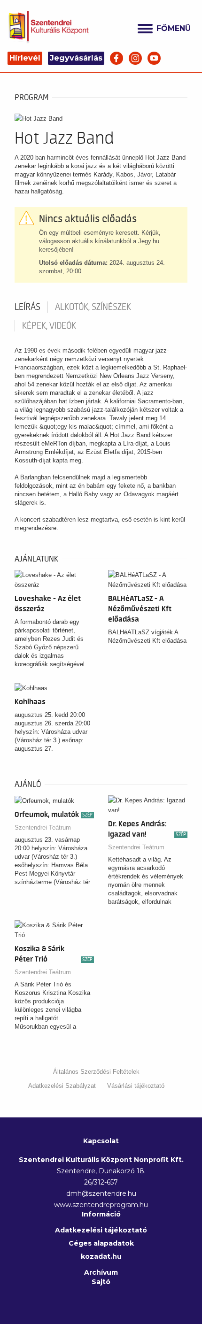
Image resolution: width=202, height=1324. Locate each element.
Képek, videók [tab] (49, 326)
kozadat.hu (101, 1256)
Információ (101, 1214)
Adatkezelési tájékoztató (101, 1230)
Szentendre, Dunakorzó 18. (101, 1171)
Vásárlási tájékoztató (135, 1085)
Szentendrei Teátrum (43, 827)
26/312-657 (101, 1182)
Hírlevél (24, 58)
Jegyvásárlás (76, 58)
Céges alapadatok (101, 1243)
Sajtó (101, 1282)
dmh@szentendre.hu (101, 1193)
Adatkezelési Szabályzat (62, 1085)
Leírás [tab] (27, 307)
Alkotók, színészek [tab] (93, 307)
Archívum (101, 1272)
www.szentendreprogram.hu (101, 1205)
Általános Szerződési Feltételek (96, 1071)
